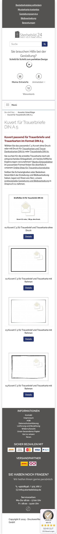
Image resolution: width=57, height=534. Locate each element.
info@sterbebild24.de (30, 489)
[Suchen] (45, 44)
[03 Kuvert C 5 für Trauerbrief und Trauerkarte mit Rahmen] (28, 311)
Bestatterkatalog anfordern (29, 5)
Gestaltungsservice (28, 14)
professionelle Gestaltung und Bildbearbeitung (26, 181)
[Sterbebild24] (28, 34)
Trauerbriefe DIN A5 (39, 151)
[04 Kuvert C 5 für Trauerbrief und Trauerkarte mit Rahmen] (28, 367)
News (28, 437)
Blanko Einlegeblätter (42, 162)
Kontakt (28, 415)
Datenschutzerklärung (29, 423)
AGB (29, 420)
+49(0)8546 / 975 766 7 (29, 486)
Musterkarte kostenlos (28, 9)
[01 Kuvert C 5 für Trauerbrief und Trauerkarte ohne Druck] (28, 209)
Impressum (29, 418)
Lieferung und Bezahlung (28, 426)
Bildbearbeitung (28, 18)
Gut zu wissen (28, 434)
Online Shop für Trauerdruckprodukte (31, 168)
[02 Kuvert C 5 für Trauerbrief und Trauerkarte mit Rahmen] (28, 260)
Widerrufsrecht (29, 429)
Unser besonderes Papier (28, 431)
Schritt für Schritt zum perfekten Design (29, 59)
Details (28, 236)
